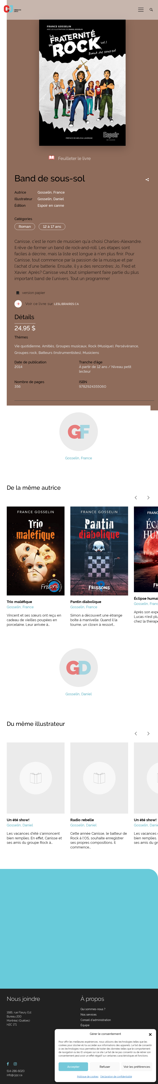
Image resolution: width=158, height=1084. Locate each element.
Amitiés (48, 346)
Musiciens (91, 353)
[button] (150, 1034)
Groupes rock (25, 353)
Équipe (85, 1025)
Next (148, 497)
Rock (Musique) (100, 346)
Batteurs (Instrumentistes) (60, 353)
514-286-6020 (15, 1071)
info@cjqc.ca (14, 1075)
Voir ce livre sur (52, 304)
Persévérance (126, 346)
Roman (25, 226)
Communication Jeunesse (12, 9)
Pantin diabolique (85, 602)
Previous (136, 497)
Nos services (89, 1014)
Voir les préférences (137, 1067)
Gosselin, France (51, 192)
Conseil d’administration (96, 1020)
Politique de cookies (87, 1076)
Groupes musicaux (71, 346)
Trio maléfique (19, 602)
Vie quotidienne (27, 346)
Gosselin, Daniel (51, 199)
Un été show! (18, 820)
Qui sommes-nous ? (93, 1009)
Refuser (105, 1067)
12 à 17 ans (52, 226)
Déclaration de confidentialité (116, 1076)
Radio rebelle (82, 820)
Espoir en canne (51, 205)
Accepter (73, 1067)
